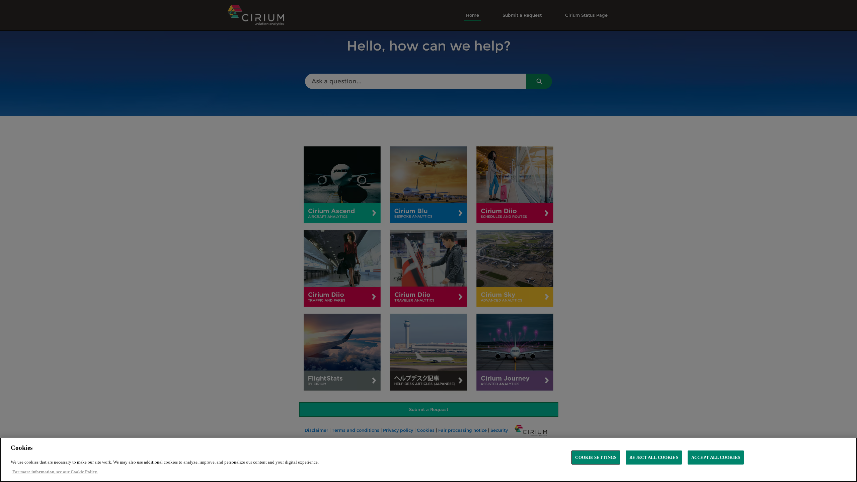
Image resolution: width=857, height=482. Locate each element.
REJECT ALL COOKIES (653, 457)
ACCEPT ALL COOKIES (715, 457)
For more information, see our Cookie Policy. (55, 471)
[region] (428, 459)
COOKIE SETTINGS (595, 457)
